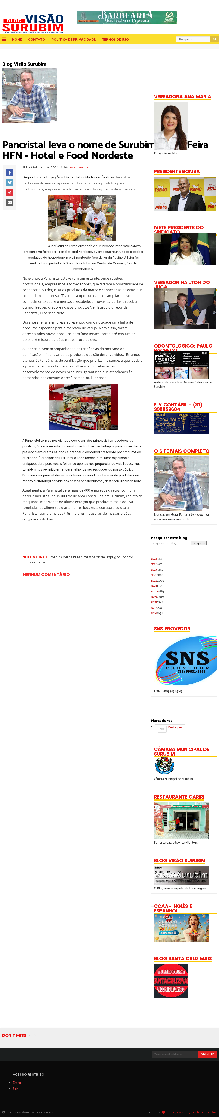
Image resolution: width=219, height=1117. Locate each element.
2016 (157, 613)
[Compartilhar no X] (9, 182)
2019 (157, 597)
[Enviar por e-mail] (9, 203)
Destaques (171, 728)
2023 (157, 575)
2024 (157, 569)
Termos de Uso (115, 40)
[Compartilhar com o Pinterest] (9, 192)
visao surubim (80, 167)
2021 (156, 586)
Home (17, 40)
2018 (157, 602)
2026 (156, 558)
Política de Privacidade (74, 40)
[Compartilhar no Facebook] (9, 172)
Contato (36, 40)
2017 (157, 607)
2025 (156, 564)
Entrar (17, 1083)
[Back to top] (208, 1107)
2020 (157, 591)
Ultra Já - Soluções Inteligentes (192, 1112)
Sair (15, 1089)
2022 (157, 580)
